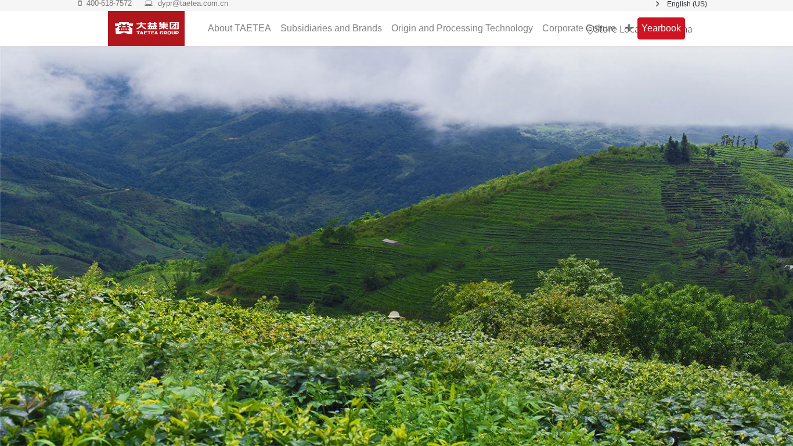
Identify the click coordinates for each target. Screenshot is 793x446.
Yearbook (661, 28)
